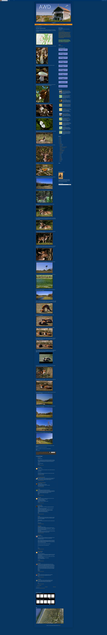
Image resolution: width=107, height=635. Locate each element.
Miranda (39, 457)
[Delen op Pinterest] (54, 452)
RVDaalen (39, 535)
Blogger (59, 625)
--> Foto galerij (42, 24)
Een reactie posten (39, 585)
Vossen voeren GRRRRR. (65, 113)
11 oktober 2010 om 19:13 (41, 480)
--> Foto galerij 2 (48, 24)
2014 (60, 139)
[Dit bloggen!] (52, 452)
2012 (60, 141)
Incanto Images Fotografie (41, 477)
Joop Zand (39, 467)
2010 (60, 143)
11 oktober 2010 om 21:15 (41, 495)
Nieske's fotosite (40, 551)
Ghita (38, 516)
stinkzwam (54, 453)
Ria (38, 573)
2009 (60, 161)
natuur (49, 453)
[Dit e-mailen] (51, 452)
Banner (66, 24)
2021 (60, 137)
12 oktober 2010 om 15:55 (41, 571)
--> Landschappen (61, 24)
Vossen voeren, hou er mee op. (66, 90)
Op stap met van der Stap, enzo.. (66, 122)
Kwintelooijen (64, 126)
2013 (60, 140)
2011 (60, 142)
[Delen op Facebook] (53, 452)
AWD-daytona (40, 452)
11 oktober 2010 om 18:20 (41, 465)
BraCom (39, 579)
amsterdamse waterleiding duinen (41, 453)
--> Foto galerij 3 (54, 24)
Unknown (39, 497)
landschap (47, 453)
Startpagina (37, 24)
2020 (60, 138)
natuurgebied (51, 453)
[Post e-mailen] (49, 452)
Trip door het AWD (65, 99)
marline (39, 563)
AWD (45, 453)
